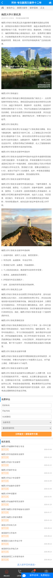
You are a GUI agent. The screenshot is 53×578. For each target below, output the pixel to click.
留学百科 (34, 8)
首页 (50, 2)
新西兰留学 (22, 8)
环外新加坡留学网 (22, 18)
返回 (2, 2)
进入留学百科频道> (26, 564)
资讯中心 (11, 8)
